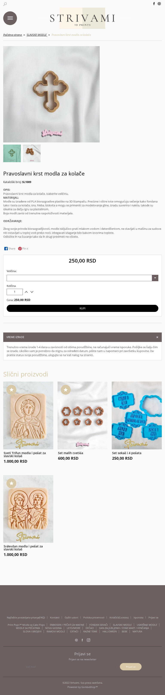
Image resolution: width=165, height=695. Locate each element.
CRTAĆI (74, 631)
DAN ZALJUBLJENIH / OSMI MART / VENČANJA (124, 628)
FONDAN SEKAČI (98, 624)
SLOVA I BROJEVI (32, 631)
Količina (11, 285)
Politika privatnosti (93, 617)
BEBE (124, 631)
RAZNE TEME (90, 631)
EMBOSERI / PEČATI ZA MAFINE (67, 624)
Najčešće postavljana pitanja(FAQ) (26, 617)
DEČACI (90, 628)
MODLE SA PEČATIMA (28, 628)
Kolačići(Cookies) (119, 617)
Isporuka (138, 617)
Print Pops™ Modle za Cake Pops (26, 624)
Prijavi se (153, 617)
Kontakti (55, 617)
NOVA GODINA (53, 628)
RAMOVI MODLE (56, 631)
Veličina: (12, 271)
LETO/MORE (73, 628)
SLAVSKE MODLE (122, 624)
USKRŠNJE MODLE (147, 624)
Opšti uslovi (71, 617)
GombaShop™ (89, 687)
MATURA (137, 631)
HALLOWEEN (109, 631)
